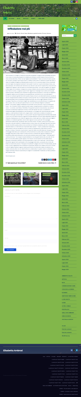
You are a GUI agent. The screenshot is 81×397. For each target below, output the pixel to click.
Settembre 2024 (66, 101)
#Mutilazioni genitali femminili (34, 33)
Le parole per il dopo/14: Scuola (71, 362)
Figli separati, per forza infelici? (17, 163)
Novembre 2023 (66, 135)
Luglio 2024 (65, 108)
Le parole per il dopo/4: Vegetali (71, 376)
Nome (6, 222)
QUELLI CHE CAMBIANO (10, 175)
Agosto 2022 (65, 185)
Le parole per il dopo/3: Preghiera (57, 376)
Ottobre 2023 (65, 138)
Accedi (64, 325)
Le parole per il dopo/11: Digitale (58, 359)
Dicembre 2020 (66, 246)
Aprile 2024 (65, 118)
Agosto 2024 (65, 105)
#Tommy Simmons (46, 33)
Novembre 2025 (66, 68)
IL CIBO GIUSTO (66, 299)
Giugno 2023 (65, 152)
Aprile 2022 (65, 199)
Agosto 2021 (65, 219)
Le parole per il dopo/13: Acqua (58, 362)
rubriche (69, 385)
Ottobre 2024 (65, 98)
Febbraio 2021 (65, 239)
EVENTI (33, 18)
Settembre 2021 (66, 215)
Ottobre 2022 (65, 179)
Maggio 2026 (65, 51)
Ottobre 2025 (65, 71)
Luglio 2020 (65, 262)
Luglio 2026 (65, 44)
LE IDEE (17, 173)
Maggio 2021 (65, 229)
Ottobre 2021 (65, 212)
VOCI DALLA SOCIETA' (31, 175)
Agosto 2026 (65, 41)
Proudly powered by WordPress (9, 375)
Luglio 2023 (65, 148)
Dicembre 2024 (66, 91)
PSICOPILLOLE (65, 309)
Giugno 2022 (65, 192)
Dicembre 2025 (66, 65)
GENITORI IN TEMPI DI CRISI (69, 296)
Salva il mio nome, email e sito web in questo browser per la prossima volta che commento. (26, 245)
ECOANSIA (64, 292)
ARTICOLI (25, 18)
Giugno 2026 (65, 48)
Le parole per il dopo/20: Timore (58, 373)
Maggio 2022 (65, 195)
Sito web (6, 238)
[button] (74, 18)
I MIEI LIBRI (41, 18)
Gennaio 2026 (65, 61)
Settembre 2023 (66, 142)
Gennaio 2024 (65, 128)
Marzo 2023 (65, 162)
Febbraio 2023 (65, 165)
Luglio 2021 (65, 222)
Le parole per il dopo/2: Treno (72, 371)
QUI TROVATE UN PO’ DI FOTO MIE (60, 385)
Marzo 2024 (65, 122)
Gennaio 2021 (65, 242)
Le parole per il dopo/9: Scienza (68, 382)
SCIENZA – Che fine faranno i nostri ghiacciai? (68, 388)
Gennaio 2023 (65, 169)
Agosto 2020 (65, 259)
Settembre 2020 (66, 256)
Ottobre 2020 (65, 252)
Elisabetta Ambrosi (8, 10)
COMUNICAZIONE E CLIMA (10, 173)
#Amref (18, 33)
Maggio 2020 (65, 269)
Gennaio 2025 (65, 88)
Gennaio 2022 (65, 209)
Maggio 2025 (65, 81)
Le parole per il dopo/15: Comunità (57, 365)
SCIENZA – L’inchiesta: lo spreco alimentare (69, 391)
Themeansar (24, 375)
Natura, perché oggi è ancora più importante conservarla (49, 177)
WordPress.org (66, 335)
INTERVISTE (64, 356)
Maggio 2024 (65, 115)
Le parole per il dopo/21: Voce (72, 373)
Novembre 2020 (66, 249)
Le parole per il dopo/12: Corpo (72, 359)
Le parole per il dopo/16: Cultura (71, 365)
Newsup (19, 375)
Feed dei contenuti (66, 329)
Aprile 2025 (65, 85)
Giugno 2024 (65, 112)
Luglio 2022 (65, 189)
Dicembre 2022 (66, 172)
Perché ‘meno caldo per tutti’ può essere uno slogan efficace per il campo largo (11, 178)
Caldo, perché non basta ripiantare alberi (30, 177)
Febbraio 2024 (65, 125)
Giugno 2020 (65, 266)
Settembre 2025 (66, 75)
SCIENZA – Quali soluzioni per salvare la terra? (68, 394)
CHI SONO (11, 18)
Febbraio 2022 (65, 205)
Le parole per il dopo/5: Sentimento (56, 379)
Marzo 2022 (65, 202)
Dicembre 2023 (66, 132)
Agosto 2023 (65, 145)
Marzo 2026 (65, 58)
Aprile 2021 (65, 232)
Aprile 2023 (65, 158)
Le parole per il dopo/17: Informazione (56, 368)
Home (44, 356)
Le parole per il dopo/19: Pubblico (58, 371)
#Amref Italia (24, 33)
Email (6, 230)
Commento (7, 196)
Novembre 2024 (66, 95)
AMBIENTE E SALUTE (67, 275)
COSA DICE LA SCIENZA (31, 173)
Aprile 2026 (65, 54)
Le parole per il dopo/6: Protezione (71, 379)
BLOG (18, 18)
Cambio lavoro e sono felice (46, 163)
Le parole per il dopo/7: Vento (55, 382)
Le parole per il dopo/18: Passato (71, 368)
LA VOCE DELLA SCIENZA (73, 356)
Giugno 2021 (65, 226)
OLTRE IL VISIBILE (66, 306)
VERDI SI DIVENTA (66, 316)
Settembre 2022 (66, 182)
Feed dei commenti (67, 332)
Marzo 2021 (65, 236)
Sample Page (75, 385)
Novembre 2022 (66, 175)
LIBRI (77, 382)
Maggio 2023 (65, 155)
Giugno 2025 (65, 78)
